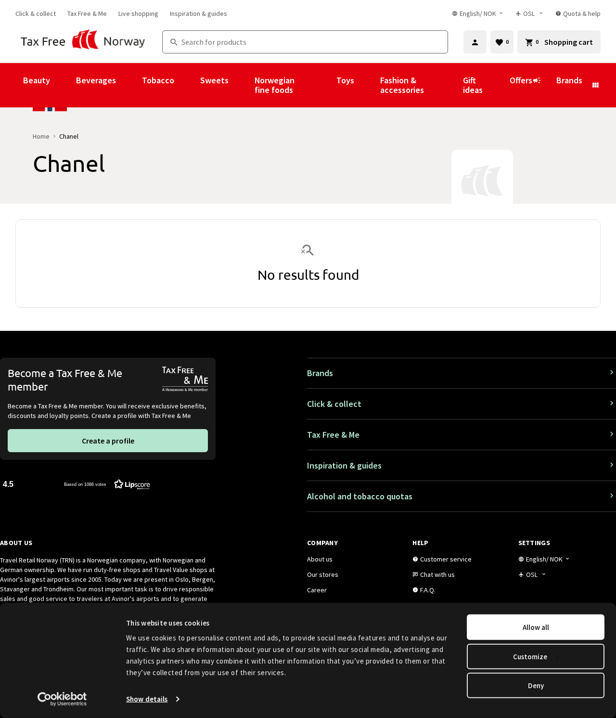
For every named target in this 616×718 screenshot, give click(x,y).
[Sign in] (475, 41)
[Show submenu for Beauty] (63, 85)
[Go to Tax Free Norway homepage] (83, 42)
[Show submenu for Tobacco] (187, 85)
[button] (76, 483)
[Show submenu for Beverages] (129, 85)
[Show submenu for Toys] (367, 85)
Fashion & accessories (402, 85)
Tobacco (158, 80)
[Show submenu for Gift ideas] (496, 85)
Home (41, 136)
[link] (35, 13)
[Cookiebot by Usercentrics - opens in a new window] (62, 699)
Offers (521, 80)
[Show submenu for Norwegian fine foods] (323, 85)
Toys (345, 80)
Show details (146, 699)
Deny (536, 685)
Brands (569, 80)
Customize (530, 656)
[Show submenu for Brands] (595, 85)
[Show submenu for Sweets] (241, 85)
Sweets (214, 80)
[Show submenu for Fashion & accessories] (450, 85)
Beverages (96, 80)
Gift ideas (473, 85)
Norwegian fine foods (275, 85)
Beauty (36, 80)
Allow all (536, 627)
